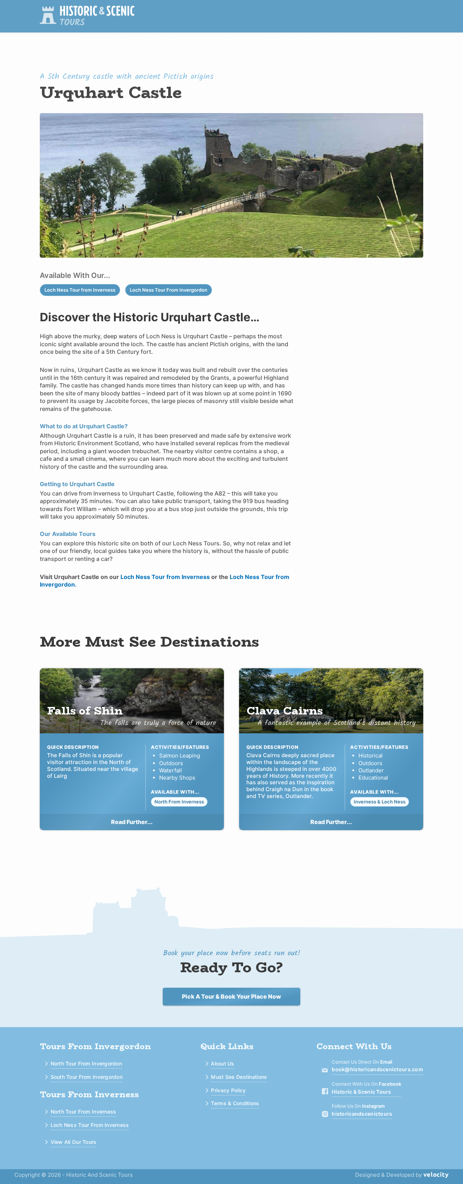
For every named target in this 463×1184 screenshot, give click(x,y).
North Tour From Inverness (83, 1111)
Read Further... (132, 821)
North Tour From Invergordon (86, 1063)
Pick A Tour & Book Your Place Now (231, 996)
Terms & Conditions (235, 1103)
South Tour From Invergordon (87, 1077)
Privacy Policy (228, 1090)
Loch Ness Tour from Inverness (79, 290)
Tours (235, 41)
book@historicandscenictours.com (377, 1069)
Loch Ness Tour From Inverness (90, 1125)
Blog (376, 41)
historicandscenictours (362, 1114)
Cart (407, 41)
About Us (222, 1063)
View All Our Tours (74, 1142)
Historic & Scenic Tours (361, 1092)
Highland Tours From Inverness (147, 41)
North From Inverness (179, 802)
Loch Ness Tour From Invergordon (168, 290)
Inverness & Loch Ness (379, 802)
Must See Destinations (311, 41)
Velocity (436, 1175)
